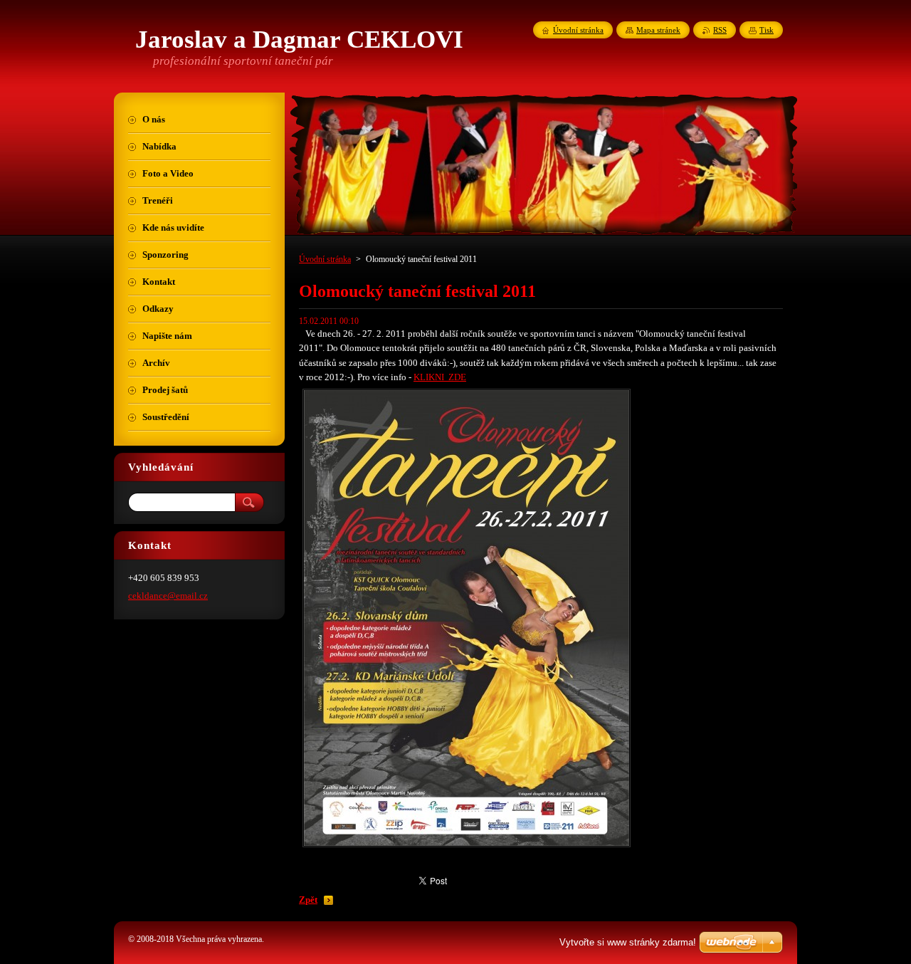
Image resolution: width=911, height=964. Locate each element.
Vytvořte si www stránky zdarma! (627, 942)
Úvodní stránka (325, 259)
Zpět (308, 900)
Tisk (766, 30)
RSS (720, 30)
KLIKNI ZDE (440, 377)
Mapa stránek (658, 30)
